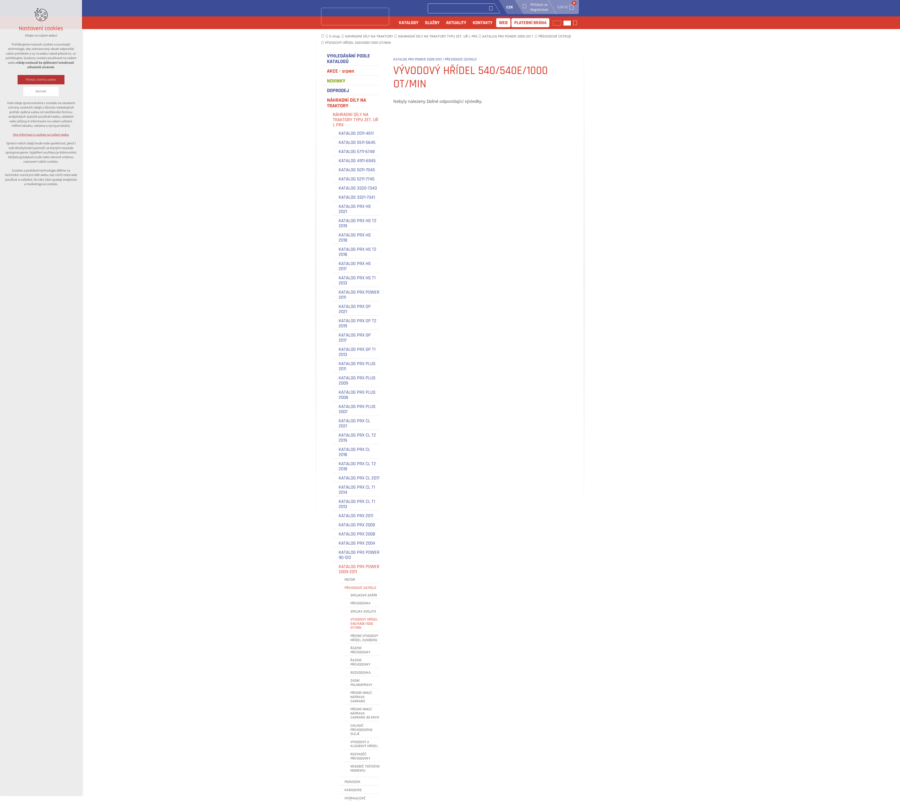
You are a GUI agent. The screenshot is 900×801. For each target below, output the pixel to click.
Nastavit (41, 91)
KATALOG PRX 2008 (357, 534)
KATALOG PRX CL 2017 (359, 478)
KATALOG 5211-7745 (357, 179)
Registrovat (539, 9)
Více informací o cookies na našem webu (41, 134)
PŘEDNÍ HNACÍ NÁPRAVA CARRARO (361, 697)
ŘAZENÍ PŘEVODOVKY (360, 650)
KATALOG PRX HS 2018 (355, 237)
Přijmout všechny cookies (41, 80)
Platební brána (530, 23)
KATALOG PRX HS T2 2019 (357, 223)
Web (503, 23)
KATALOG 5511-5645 (357, 142)
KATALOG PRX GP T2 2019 (357, 323)
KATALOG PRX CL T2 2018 (357, 466)
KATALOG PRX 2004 (357, 543)
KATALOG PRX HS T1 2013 (357, 280)
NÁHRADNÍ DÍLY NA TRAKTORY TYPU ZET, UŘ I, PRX (355, 119)
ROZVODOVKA (360, 673)
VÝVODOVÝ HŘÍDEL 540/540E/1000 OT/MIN (364, 624)
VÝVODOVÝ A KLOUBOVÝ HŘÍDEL (364, 744)
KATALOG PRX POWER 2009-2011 (359, 569)
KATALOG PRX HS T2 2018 (357, 252)
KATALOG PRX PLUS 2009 (357, 380)
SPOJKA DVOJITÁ (363, 612)
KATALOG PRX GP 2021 (355, 309)
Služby (432, 23)
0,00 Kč (565, 6)
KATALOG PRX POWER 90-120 (359, 555)
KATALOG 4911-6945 (357, 160)
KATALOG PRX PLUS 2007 (357, 409)
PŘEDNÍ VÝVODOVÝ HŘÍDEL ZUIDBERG (364, 638)
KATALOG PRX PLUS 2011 (357, 366)
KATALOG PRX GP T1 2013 (357, 352)
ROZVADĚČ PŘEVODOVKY (360, 756)
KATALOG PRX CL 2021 (354, 423)
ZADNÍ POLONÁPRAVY (361, 683)
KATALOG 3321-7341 (357, 197)
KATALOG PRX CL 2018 (354, 452)
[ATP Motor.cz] (355, 16)
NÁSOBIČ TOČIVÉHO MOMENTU (365, 768)
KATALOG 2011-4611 (356, 133)
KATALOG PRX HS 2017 (355, 266)
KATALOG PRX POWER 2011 (359, 295)
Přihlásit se (539, 4)
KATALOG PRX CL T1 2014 (357, 490)
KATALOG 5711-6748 (357, 151)
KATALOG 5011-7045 (357, 169)
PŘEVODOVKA (360, 603)
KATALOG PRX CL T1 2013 (357, 504)
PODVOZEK (352, 782)
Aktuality (456, 23)
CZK (509, 7)
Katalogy (408, 23)
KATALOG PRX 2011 (356, 515)
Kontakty (482, 23)
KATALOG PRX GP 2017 (355, 338)
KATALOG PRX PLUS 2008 (357, 395)
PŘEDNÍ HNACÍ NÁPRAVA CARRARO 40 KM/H (364, 713)
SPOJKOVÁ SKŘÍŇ (363, 595)
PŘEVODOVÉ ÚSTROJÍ (360, 588)
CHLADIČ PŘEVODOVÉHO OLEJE (361, 730)
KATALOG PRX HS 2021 (355, 209)
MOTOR (350, 580)
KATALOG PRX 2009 (357, 525)
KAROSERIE (353, 790)
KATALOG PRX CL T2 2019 (357, 438)
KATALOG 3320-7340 (358, 188)
